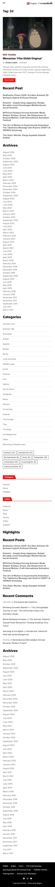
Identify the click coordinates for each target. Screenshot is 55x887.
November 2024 (10, 189)
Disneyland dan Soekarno (25, 602)
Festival (6, 374)
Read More (9, 80)
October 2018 (9, 273)
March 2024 (8, 211)
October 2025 (9, 158)
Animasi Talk (8, 329)
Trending (7, 429)
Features (7, 506)
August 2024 (8, 198)
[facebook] (24, 878)
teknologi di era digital (13, 631)
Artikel (6, 339)
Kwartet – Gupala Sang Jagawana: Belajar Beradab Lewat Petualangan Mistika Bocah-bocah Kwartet (25, 105)
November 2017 (10, 300)
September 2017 (10, 303)
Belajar (6, 349)
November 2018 (10, 269)
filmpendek (40, 457)
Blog (5, 513)
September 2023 (10, 220)
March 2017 (8, 310)
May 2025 (7, 174)
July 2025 (7, 167)
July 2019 (7, 251)
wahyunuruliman (12, 467)
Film (5, 379)
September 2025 (10, 161)
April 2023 (7, 229)
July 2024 (7, 201)
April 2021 (7, 245)
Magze (39, 883)
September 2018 (10, 276)
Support (6, 525)
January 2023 (9, 239)
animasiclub (25, 453)
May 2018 (7, 285)
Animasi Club (9, 324)
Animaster (7, 334)
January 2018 (9, 294)
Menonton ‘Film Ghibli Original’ (22, 58)
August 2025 (8, 164)
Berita (5, 54)
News (5, 399)
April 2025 (7, 177)
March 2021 (8, 248)
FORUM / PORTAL (40, 870)
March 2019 (8, 260)
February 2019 (9, 263)
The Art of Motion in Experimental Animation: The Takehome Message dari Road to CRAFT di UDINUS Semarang (26, 127)
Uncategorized (9, 434)
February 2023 (9, 235)
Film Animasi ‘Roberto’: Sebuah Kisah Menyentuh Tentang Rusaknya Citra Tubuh (26, 622)
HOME (5, 866)
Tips (5, 424)
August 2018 (8, 279)
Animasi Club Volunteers (26, 874)
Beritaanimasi (11, 457)
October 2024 (9, 192)
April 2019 (7, 257)
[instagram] (27, 878)
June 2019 (7, 254)
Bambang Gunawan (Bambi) (15, 607)
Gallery (6, 384)
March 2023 (8, 232)
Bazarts (6, 344)
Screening (12, 54)
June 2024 (8, 205)
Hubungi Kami (8, 874)
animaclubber (11, 63)
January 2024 (9, 214)
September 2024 (10, 195)
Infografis (7, 394)
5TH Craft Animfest (33, 866)
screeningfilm (28, 462)
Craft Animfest (9, 359)
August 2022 (8, 242)
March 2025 (8, 180)
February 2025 (9, 183)
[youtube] (31, 878)
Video (5, 439)
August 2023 (8, 223)
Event (5, 369)
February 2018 (9, 291)
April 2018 (7, 288)
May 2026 (7, 155)
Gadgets (6, 492)
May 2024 (7, 208)
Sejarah (6, 414)
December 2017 (10, 297)
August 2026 (8, 152)
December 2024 (10, 186)
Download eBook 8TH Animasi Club (17, 870)
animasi (9, 453)
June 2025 (8, 171)
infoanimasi (11, 462)
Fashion (6, 484)
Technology (8, 419)
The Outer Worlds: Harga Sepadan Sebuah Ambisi (24, 136)
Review (6, 404)
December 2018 (10, 266)
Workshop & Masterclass (14, 444)
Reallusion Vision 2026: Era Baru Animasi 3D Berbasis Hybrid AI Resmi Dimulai (26, 96)
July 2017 (7, 307)
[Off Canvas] (4, 2)
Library (6, 517)
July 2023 (7, 226)
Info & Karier (8, 389)
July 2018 (7, 282)
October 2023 (9, 217)
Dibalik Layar (8, 364)
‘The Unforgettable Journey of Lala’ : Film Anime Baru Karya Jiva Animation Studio (25, 610)
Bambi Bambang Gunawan (14, 619)
